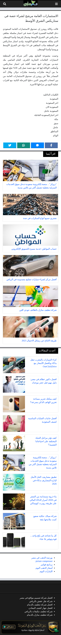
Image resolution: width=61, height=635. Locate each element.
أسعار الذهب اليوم (44, 568)
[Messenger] (37, 145)
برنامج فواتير (46, 564)
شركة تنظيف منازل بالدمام (39, 615)
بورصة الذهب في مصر (41, 558)
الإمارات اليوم (46, 571)
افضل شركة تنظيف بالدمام (39, 604)
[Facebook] (51, 145)
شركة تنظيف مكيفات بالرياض (38, 611)
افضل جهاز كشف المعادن (40, 608)
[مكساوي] (30, 3)
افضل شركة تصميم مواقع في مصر (36, 598)
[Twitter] (9, 145)
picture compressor (44, 561)
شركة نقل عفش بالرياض (40, 601)
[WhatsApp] (23, 145)
